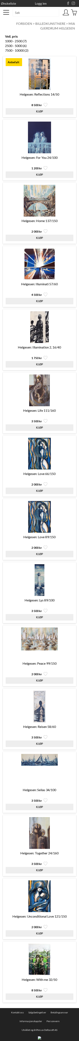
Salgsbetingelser (37, 1012)
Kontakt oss (17, 1012)
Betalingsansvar (59, 1012)
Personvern (53, 1021)
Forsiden (24, 23)
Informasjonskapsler (31, 1021)
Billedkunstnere (50, 23)
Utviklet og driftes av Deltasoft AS (39, 1029)
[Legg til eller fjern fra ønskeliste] (45, 106)
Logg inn (41, 3)
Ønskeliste (8, 3)
